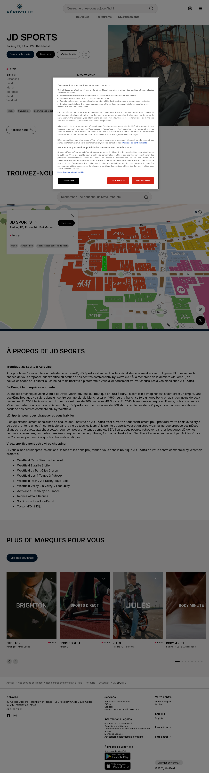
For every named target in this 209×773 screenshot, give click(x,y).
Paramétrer (68, 181)
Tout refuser (118, 181)
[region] (106, 133)
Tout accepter (143, 181)
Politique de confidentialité (134, 143)
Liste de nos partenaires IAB (70, 172)
